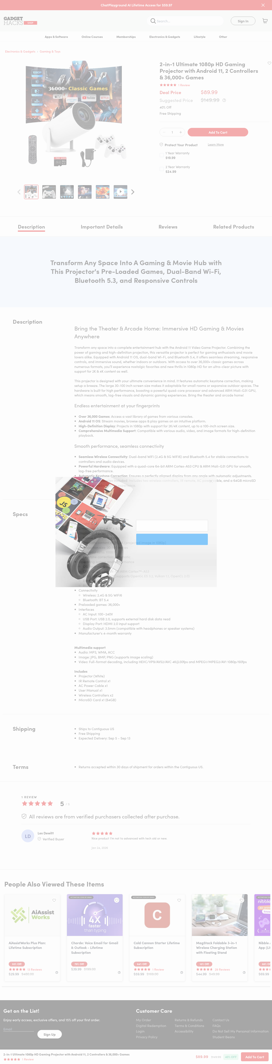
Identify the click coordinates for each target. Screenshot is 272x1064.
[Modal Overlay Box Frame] (136, 532)
